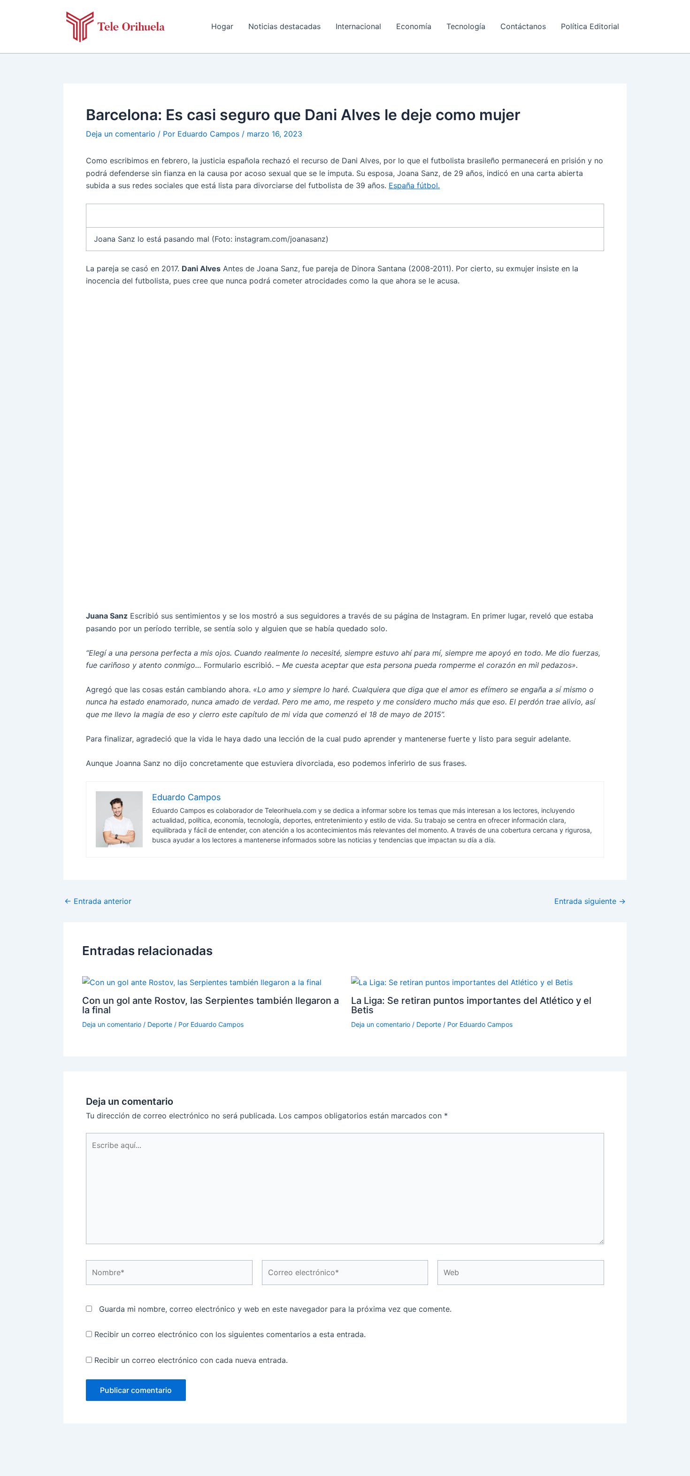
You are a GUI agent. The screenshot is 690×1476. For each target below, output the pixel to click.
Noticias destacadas (284, 26)
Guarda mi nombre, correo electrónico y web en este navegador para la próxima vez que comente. (275, 1309)
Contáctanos (523, 26)
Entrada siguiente (590, 901)
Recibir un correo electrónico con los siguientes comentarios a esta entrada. (230, 1334)
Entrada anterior (97, 901)
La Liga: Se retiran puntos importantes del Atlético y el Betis (471, 1005)
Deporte (159, 1024)
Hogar (222, 26)
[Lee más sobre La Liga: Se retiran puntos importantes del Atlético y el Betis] (462, 982)
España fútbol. (414, 185)
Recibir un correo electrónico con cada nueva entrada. (191, 1360)
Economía (413, 26)
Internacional (358, 26)
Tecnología (465, 26)
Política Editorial (590, 26)
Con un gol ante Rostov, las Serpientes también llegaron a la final (210, 1005)
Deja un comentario (120, 133)
